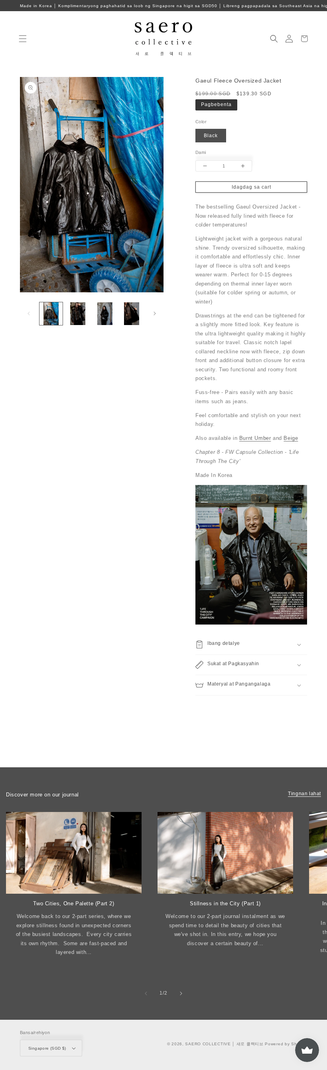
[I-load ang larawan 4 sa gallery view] (132, 313)
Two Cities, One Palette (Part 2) (73, 903)
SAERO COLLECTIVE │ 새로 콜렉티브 (224, 1044)
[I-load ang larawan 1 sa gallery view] (51, 313)
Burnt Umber (255, 438)
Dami (200, 152)
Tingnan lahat (304, 793)
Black (211, 135)
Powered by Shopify (286, 1044)
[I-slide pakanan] (155, 313)
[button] (22, 38)
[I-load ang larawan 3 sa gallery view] (104, 313)
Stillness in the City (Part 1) (225, 903)
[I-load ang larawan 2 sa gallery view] (78, 313)
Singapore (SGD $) (47, 1048)
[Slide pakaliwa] (28, 313)
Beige (291, 438)
